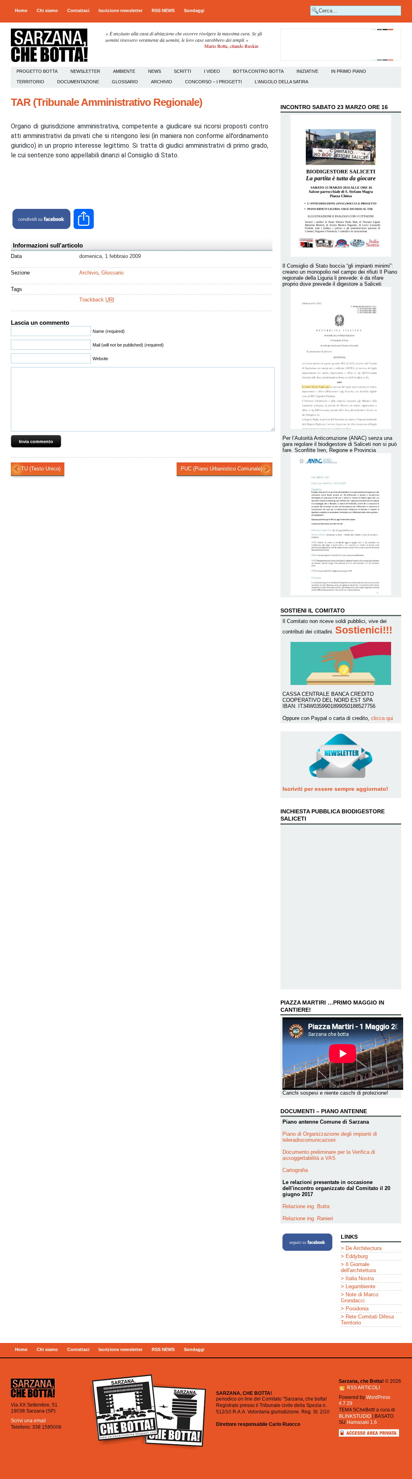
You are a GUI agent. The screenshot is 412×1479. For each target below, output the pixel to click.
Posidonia (357, 1309)
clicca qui (382, 718)
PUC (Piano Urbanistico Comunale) (221, 469)
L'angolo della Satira (281, 81)
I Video (212, 71)
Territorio (30, 81)
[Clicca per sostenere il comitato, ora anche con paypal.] (340, 59)
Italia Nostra (360, 1278)
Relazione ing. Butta (306, 1206)
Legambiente (360, 1286)
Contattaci (78, 10)
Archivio (161, 81)
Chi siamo (47, 10)
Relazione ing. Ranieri (307, 1218)
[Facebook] (41, 219)
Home (21, 10)
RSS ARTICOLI (363, 1387)
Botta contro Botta (258, 71)
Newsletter (85, 71)
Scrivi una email (28, 1420)
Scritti (182, 71)
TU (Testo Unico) (40, 469)
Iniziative (307, 71)
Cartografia (295, 1170)
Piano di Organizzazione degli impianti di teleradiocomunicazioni (329, 1137)
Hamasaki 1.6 (362, 1422)
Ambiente (124, 71)
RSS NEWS (163, 10)
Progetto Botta (37, 71)
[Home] (33, 1397)
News (154, 71)
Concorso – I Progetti (213, 81)
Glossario (125, 81)
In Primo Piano (348, 71)
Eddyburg (357, 1256)
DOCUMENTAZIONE (78, 81)
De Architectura (363, 1248)
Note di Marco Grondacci (359, 1297)
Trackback (96, 300)
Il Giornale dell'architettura (358, 1267)
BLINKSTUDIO (355, 1416)
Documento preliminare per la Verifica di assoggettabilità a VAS (328, 1155)
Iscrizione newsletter (120, 10)
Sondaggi (194, 10)
